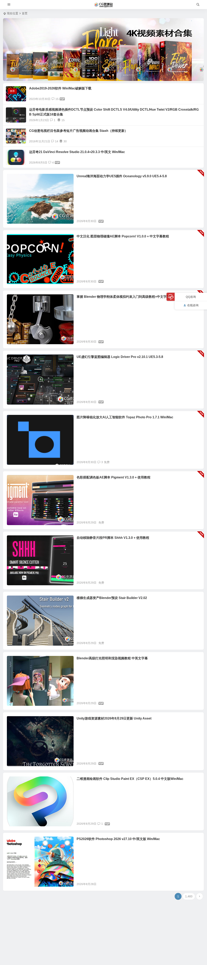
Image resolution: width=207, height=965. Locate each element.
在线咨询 (193, 305)
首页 (24, 13)
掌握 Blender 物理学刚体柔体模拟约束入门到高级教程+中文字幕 (123, 296)
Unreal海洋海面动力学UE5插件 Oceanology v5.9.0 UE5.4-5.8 (122, 176)
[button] (93, 74)
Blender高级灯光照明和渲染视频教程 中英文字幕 (112, 658)
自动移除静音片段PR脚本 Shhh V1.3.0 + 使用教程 (113, 537)
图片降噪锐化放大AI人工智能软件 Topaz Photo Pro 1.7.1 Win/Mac (125, 417)
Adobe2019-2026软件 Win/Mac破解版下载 (60, 88)
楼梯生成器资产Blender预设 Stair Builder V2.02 (112, 598)
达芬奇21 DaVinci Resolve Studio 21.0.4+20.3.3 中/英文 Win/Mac (77, 152)
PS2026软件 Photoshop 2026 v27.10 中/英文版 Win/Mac (118, 839)
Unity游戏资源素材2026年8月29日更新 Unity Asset (114, 718)
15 (57, 99)
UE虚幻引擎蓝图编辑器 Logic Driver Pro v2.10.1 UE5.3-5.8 (120, 357)
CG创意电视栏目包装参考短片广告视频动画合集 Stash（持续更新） (78, 130)
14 (56, 141)
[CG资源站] (103, 5)
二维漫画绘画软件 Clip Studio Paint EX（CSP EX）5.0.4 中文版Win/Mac (130, 778)
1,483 (188, 896)
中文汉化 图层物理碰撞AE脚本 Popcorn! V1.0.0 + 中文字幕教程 (123, 236)
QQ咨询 (191, 296)
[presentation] (14, 49)
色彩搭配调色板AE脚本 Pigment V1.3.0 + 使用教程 (113, 477)
